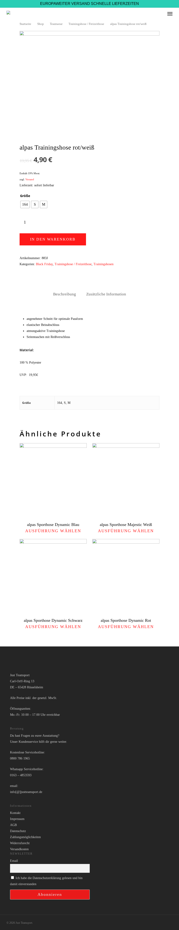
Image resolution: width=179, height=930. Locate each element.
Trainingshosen (103, 264)
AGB (13, 825)
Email (14, 861)
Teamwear (56, 24)
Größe (25, 195)
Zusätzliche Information (106, 294)
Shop (40, 24)
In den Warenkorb (53, 239)
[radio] (25, 204)
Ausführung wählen (53, 530)
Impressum (17, 819)
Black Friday (44, 264)
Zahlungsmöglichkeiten (25, 837)
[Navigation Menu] (169, 13)
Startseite (25, 24)
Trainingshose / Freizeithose (86, 24)
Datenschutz (18, 831)
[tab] (64, 294)
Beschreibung (64, 294)
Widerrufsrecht (20, 843)
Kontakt (15, 813)
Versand (29, 179)
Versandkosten (19, 849)
